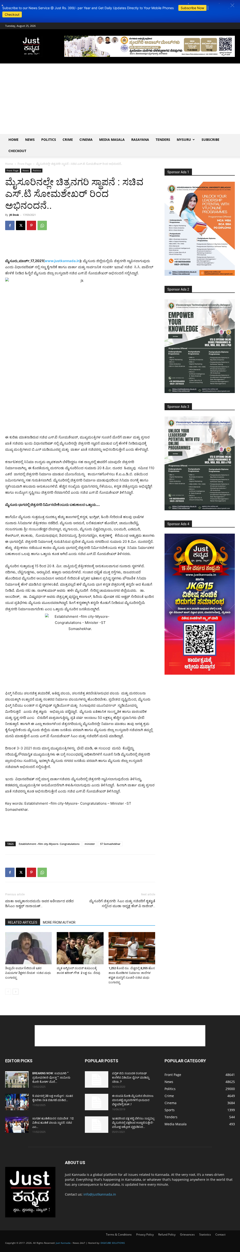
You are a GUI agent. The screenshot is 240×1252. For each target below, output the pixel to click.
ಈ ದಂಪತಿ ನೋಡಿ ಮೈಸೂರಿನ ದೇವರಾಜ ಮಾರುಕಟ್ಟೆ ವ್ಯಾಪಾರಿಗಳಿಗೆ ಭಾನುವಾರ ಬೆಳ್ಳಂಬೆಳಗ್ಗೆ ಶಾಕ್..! (133, 1100)
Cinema (86, 139)
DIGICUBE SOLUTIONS (113, 1242)
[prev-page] (8, 992)
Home (13, 139)
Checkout (12, 14)
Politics (48, 139)
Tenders (163, 139)
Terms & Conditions (119, 1234)
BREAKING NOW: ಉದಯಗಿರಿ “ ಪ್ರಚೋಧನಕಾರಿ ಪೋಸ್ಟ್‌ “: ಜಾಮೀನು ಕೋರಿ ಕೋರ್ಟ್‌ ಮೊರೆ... (51, 1077)
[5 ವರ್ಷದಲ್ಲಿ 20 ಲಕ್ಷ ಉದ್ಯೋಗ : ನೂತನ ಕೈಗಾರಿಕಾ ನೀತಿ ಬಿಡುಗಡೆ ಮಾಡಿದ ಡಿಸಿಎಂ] (17, 1102)
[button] (232, 5)
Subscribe (210, 139)
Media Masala (112, 139)
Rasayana (140, 139)
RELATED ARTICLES (22, 922)
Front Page (25, 164)
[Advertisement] (120, 99)
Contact (220, 1234)
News (30, 139)
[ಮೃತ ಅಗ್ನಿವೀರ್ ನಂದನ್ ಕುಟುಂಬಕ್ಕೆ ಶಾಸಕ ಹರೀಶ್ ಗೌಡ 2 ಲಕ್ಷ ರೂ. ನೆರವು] (80, 948)
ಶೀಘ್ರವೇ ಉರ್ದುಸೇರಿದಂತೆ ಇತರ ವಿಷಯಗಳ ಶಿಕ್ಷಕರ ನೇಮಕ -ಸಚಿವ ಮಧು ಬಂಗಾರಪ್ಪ (28, 972)
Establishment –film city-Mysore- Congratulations (49, 844)
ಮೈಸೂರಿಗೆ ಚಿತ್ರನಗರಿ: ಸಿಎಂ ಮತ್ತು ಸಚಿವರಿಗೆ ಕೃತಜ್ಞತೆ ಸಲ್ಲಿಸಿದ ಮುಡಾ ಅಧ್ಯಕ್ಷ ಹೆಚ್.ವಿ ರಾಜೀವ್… (122, 903)
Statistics (205, 1234)
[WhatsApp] (42, 225)
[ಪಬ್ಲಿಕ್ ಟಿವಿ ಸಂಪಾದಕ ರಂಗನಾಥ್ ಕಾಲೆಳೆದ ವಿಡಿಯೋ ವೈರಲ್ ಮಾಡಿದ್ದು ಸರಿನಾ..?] (96, 1079)
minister (90, 844)
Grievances (187, 1234)
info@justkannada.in (99, 1194)
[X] (20, 225)
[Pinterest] (31, 225)
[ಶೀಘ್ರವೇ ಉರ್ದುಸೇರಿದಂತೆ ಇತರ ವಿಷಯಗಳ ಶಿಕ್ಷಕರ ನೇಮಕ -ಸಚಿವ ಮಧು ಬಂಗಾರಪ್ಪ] (28, 948)
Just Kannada (63, 1242)
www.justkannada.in (62, 261)
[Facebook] (10, 225)
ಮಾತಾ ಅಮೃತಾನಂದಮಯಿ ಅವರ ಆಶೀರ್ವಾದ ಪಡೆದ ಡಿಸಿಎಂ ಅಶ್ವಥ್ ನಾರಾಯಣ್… (39, 903)
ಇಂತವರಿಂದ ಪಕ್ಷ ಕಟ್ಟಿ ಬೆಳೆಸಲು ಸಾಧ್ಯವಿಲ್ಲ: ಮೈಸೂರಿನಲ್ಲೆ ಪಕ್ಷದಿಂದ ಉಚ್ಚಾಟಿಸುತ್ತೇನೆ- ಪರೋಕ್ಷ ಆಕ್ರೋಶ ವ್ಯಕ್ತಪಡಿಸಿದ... (133, 1123)
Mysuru (184, 139)
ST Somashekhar (110, 844)
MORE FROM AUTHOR (59, 922)
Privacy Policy (145, 1234)
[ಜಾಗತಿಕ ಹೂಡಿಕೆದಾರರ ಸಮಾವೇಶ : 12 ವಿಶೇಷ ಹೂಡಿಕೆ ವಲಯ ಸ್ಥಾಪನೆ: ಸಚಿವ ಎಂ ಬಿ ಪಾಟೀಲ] (17, 1124)
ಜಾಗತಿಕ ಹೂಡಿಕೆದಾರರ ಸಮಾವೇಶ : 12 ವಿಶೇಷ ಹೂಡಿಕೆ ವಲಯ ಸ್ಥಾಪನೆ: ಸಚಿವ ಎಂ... (53, 1123)
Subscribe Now (192, 8)
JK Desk (14, 215)
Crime (68, 139)
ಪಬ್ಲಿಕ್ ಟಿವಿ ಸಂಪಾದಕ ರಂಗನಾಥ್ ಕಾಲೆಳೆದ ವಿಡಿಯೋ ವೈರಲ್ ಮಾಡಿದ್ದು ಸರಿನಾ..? (130, 1077)
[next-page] (16, 992)
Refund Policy (167, 1234)
